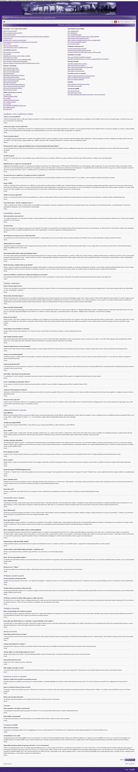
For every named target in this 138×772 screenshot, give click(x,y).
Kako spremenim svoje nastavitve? (11, 52)
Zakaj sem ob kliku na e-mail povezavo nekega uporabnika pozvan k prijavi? (21, 63)
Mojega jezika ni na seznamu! (10, 57)
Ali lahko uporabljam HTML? (10, 96)
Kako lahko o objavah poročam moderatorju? (14, 84)
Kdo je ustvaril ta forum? (74, 91)
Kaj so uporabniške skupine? (75, 34)
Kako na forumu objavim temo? (10, 68)
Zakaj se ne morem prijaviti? (10, 31)
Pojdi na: (122, 759)
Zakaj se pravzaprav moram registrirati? (12, 33)
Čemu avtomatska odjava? (9, 34)
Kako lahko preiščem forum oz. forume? (77, 63)
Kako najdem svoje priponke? (75, 86)
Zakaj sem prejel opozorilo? (9, 82)
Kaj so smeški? (7, 98)
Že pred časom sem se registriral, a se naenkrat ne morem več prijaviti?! (20, 42)
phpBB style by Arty (126, 769)
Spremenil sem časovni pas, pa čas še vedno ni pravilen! (16, 56)
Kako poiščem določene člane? (75, 69)
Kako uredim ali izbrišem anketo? (11, 77)
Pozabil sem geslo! (7, 38)
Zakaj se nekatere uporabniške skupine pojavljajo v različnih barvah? (84, 40)
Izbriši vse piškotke (129, 764)
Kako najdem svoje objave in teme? (76, 71)
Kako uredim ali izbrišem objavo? (11, 70)
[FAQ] (115, 22)
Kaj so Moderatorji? (72, 33)
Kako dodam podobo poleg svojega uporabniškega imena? (17, 59)
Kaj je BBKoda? (7, 94)
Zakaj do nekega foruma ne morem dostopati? (14, 79)
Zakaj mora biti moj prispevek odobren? (12, 88)
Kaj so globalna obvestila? (9, 102)
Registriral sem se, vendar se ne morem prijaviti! (14, 40)
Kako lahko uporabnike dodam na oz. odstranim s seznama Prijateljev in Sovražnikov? (88, 59)
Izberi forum (130, 759)
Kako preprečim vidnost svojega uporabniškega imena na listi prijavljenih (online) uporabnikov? (26, 36)
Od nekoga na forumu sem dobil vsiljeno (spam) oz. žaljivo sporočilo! (84, 52)
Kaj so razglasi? (7, 103)
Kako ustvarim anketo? (8, 73)
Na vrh (5, 122)
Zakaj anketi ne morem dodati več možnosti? (13, 75)
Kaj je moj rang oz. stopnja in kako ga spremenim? (15, 61)
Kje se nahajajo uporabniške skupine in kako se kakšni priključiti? (83, 36)
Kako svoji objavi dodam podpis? (11, 71)
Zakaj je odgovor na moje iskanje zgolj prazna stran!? (80, 67)
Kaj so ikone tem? (7, 109)
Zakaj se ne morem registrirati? (10, 45)
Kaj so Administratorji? (73, 31)
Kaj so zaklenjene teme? (9, 107)
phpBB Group (32, 730)
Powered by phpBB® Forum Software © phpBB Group (132, 769)
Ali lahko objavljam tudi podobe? (11, 100)
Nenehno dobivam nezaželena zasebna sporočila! (79, 50)
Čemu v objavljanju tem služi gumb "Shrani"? (14, 86)
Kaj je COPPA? (7, 44)
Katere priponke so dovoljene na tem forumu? (79, 84)
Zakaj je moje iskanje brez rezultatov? (76, 65)
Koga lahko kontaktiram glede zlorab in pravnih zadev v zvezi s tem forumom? (86, 94)
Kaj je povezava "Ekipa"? (74, 44)
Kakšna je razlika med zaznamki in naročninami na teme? (81, 76)
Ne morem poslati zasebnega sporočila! (77, 48)
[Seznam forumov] (4, 22)
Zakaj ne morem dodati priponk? (11, 80)
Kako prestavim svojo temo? (10, 90)
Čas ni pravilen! (7, 54)
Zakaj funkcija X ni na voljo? (75, 92)
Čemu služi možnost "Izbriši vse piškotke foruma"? (15, 47)
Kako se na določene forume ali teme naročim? (79, 77)
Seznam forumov (8, 764)
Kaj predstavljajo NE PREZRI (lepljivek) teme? (14, 105)
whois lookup (127, 747)
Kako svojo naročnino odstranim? (76, 79)
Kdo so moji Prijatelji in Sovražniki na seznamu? (79, 57)
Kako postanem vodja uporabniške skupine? (78, 38)
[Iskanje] (112, 22)
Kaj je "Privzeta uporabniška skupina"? (77, 42)
